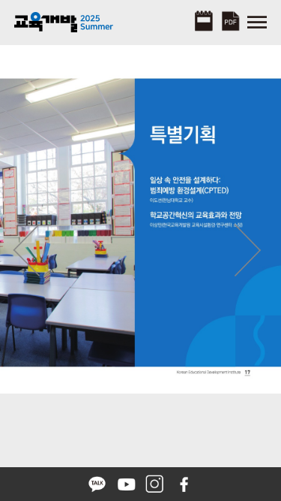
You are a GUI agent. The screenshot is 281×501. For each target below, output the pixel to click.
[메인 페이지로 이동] (66, 20)
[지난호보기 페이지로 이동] (203, 21)
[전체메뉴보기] (257, 20)
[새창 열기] (98, 482)
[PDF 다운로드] (230, 19)
